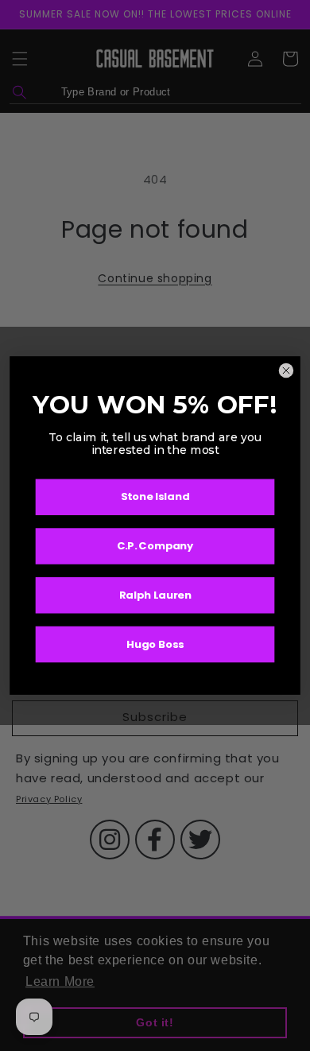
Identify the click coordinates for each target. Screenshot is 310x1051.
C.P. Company (155, 545)
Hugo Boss (155, 644)
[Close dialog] (286, 370)
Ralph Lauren (155, 595)
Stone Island (155, 497)
